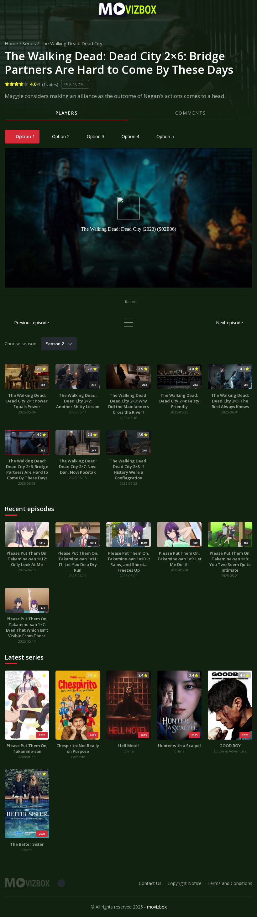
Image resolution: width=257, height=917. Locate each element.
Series (29, 43)
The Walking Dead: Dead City (71, 43)
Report (130, 301)
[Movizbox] (128, 10)
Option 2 (60, 136)
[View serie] (128, 322)
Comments (190, 113)
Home (11, 43)
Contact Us (150, 883)
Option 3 (95, 136)
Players (66, 113)
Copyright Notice (184, 883)
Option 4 (129, 136)
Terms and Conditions (229, 883)
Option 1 (24, 136)
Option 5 (164, 136)
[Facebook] (61, 883)
